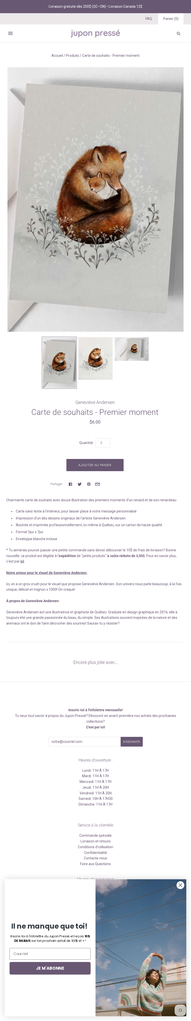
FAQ (148, 19)
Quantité (86, 443)
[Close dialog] (180, 885)
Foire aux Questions (95, 864)
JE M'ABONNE (50, 968)
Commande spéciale (95, 835)
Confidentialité (95, 853)
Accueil (57, 56)
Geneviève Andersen (95, 402)
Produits (72, 56)
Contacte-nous (95, 858)
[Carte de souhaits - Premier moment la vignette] (59, 363)
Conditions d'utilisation (95, 847)
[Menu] (10, 33)
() (171, 19)
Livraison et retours (96, 841)
